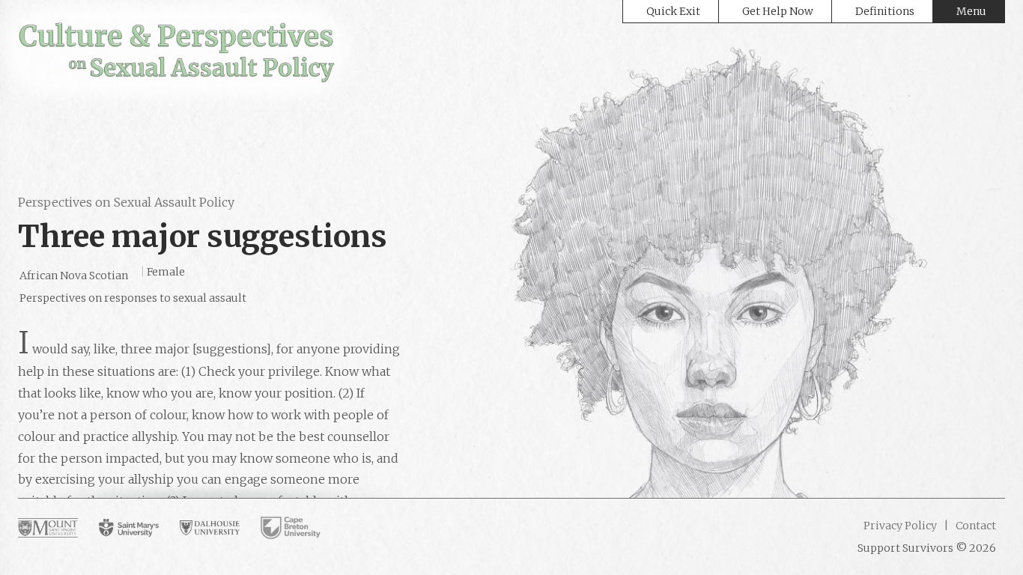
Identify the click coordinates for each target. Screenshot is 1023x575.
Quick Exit (673, 11)
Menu (971, 11)
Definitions (884, 11)
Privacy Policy (900, 525)
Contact (974, 525)
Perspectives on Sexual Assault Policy (126, 202)
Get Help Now (777, 11)
